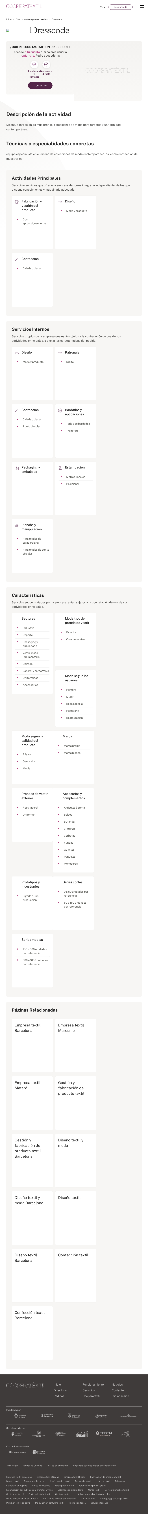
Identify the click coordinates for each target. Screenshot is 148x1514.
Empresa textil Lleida (74, 1477)
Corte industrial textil (39, 1494)
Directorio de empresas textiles (32, 19)
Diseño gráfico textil (59, 1481)
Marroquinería (87, 1498)
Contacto (118, 1390)
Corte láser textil (15, 1494)
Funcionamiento (93, 1384)
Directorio (60, 1390)
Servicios (89, 1390)
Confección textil (64, 1494)
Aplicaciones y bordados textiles (93, 1494)
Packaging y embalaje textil (114, 1498)
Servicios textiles (99, 1503)
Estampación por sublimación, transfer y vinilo (29, 1490)
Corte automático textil (117, 1490)
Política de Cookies (32, 1465)
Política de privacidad (57, 1465)
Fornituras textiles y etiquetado (59, 1498)
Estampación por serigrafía (92, 1485)
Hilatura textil (103, 1481)
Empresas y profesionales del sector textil (94, 1465)
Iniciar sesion (120, 1396)
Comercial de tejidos (16, 1485)
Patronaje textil (83, 1481)
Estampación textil (64, 1485)
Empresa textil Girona (48, 1477)
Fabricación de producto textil (105, 1477)
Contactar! (40, 85)
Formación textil (77, 1503)
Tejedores (120, 1481)
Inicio (9, 19)
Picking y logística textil (18, 1503)
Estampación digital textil (70, 1490)
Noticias (117, 1384)
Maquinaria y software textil (49, 1503)
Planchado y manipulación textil (22, 1498)
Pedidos (59, 1396)
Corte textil (94, 1490)
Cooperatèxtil (92, 1396)
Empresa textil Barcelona (19, 1477)
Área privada (120, 7)
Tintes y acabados (41, 1485)
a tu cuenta (32, 52)
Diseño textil (12, 1481)
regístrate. (28, 55)
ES (101, 7)
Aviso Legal (12, 1465)
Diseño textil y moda (34, 1481)
